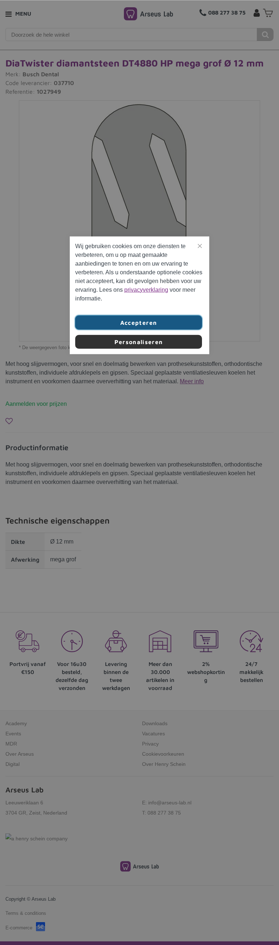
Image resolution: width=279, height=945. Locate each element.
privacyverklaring (146, 289)
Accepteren (138, 322)
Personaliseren (138, 341)
